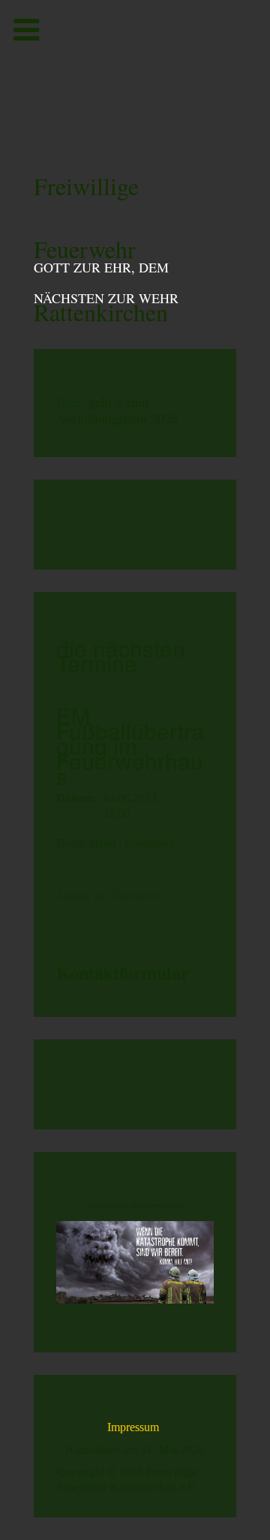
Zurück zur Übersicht (107, 895)
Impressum (134, 1427)
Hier (68, 402)
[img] (135, 71)
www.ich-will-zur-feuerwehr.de (134, 1206)
